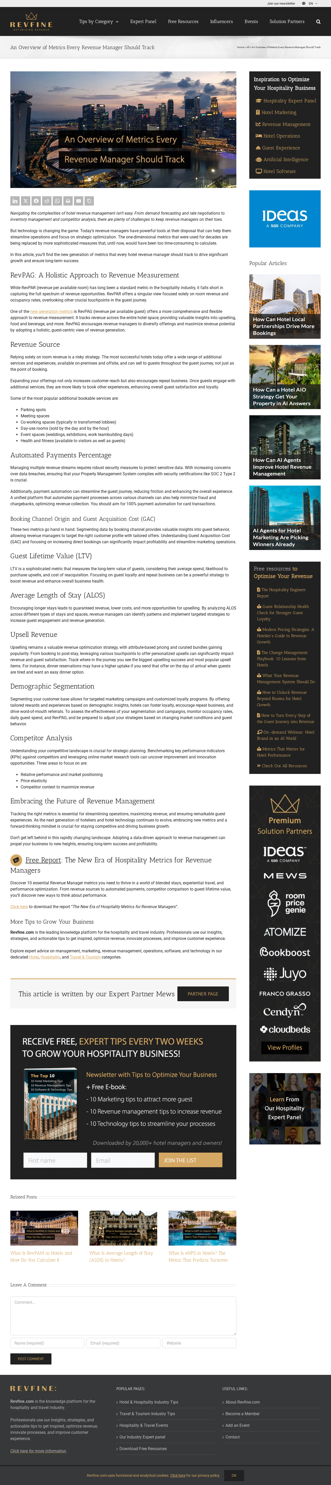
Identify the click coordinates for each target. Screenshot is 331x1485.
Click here (19, 906)
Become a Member (242, 1413)
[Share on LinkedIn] (15, 201)
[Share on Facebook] (36, 201)
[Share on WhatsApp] (57, 201)
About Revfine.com (242, 1402)
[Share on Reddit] (46, 201)
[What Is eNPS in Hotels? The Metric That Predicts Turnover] (202, 1213)
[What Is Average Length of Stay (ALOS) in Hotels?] (123, 1213)
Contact (232, 1437)
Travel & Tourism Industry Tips (147, 1413)
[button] (318, 21)
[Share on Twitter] (25, 201)
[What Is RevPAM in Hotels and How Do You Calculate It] (44, 1213)
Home (240, 47)
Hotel (34, 957)
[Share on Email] (78, 201)
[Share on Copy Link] (89, 201)
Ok (234, 1475)
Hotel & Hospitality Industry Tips (148, 1402)
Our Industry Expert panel (142, 1437)
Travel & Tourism (85, 957)
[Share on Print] (68, 201)
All (247, 47)
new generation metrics (51, 311)
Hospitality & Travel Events (143, 1425)
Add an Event (237, 1425)
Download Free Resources (143, 1448)
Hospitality (50, 957)
